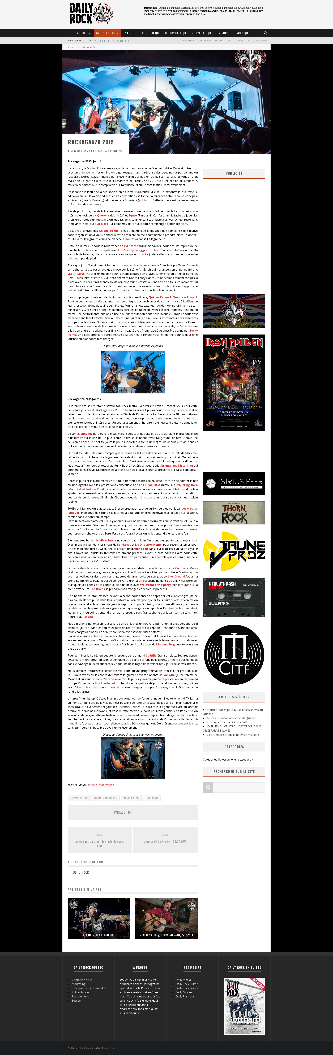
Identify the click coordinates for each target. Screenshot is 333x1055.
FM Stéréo (131, 246)
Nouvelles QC (201, 33)
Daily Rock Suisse (244, 40)
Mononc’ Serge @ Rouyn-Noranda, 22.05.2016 (167, 935)
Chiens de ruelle (110, 231)
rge (166, 644)
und (176, 576)
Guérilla (151, 655)
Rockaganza (152, 797)
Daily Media (261, 40)
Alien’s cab (140, 549)
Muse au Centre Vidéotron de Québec (231, 718)
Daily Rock (76, 150)
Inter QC (130, 33)
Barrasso (180, 525)
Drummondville (78, 797)
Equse (133, 215)
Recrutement (80, 996)
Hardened (108, 683)
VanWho (169, 675)
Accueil (82, 33)
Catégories (210, 759)
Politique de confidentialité (89, 988)
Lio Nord (102, 224)
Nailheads (85, 434)
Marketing (79, 984)
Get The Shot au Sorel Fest (99, 935)
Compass (181, 568)
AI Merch (145, 200)
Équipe (76, 1000)
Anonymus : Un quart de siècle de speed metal (99, 843)
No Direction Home (148, 544)
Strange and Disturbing (176, 465)
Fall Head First (149, 485)
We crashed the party (155, 585)
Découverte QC (175, 33)
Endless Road (95, 489)
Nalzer (80, 457)
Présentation (80, 992)
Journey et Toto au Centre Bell (227, 722)
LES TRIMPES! (77, 274)
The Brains (97, 589)
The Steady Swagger (132, 250)
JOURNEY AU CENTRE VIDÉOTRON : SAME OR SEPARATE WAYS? (127, 41)
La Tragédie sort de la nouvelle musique (233, 735)
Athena (88, 617)
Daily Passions (188, 40)
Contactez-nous (82, 980)
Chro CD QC (150, 33)
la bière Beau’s (106, 540)
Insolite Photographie (101, 785)
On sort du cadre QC (232, 33)
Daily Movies (205, 40)
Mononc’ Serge (131, 797)
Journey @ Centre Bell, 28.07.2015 (165, 841)
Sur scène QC (106, 33)
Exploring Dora (187, 485)
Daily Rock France (223, 40)
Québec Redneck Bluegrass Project (173, 297)
